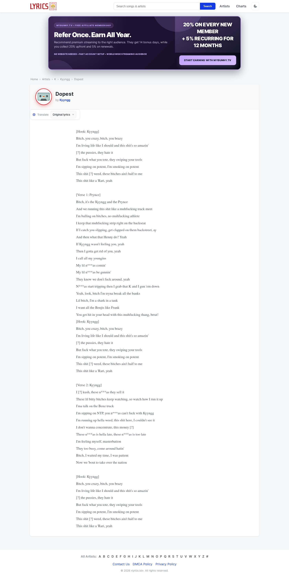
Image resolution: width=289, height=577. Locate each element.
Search (207, 6)
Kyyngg (65, 79)
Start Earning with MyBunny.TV (207, 60)
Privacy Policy (166, 564)
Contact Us (121, 564)
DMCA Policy (142, 564)
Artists (225, 6)
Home (34, 79)
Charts (241, 6)
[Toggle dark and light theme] (255, 6)
